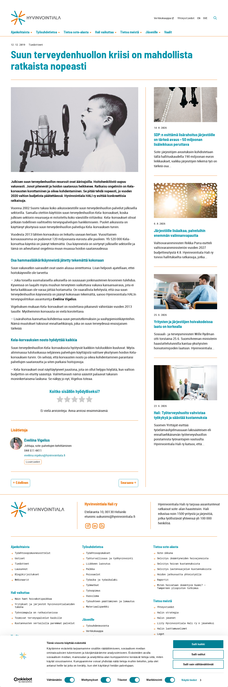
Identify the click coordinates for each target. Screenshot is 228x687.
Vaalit (168, 32)
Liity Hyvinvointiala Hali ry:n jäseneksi (185, 623)
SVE (205, 18)
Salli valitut (198, 654)
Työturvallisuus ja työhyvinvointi (109, 558)
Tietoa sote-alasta (76, 32)
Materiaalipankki (97, 606)
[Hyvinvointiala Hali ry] (36, 18)
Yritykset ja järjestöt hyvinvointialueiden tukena (45, 605)
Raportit (163, 579)
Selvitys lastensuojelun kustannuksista (184, 569)
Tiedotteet (36, 44)
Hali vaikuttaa (104, 32)
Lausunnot (21, 569)
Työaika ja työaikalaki (101, 579)
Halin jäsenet (166, 617)
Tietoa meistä (129, 32)
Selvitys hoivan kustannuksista (178, 563)
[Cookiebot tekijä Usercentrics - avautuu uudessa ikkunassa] (23, 680)
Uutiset (20, 558)
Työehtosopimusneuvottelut (32, 553)
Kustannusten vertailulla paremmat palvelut (45, 623)
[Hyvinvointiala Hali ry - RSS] (102, 525)
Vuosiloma (92, 596)
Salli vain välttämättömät (198, 664)
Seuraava (127, 483)
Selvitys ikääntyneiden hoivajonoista (182, 558)
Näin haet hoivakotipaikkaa (33, 598)
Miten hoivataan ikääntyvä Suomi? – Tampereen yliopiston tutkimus (181, 586)
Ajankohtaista (20, 32)
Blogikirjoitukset (27, 574)
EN (198, 18)
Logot (160, 633)
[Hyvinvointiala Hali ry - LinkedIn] (95, 525)
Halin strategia (167, 612)
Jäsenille (152, 32)
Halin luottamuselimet (172, 628)
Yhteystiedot (186, 18)
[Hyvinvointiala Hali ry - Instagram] (88, 525)
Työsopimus (93, 590)
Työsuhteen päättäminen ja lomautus (110, 601)
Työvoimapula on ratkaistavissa (36, 612)
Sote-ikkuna (165, 553)
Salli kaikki (198, 644)
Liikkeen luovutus (98, 563)
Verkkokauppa (162, 18)
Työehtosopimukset (98, 553)
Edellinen (22, 483)
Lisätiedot (33, 461)
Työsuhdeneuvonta (97, 625)
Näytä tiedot (189, 679)
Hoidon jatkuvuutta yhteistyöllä (179, 574)
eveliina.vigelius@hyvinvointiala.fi (44, 455)
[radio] (60, 400)
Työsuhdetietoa (46, 32)
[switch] (106, 680)
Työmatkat (92, 585)
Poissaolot (93, 574)
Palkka (90, 569)
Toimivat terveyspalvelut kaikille (38, 617)
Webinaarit (22, 579)
